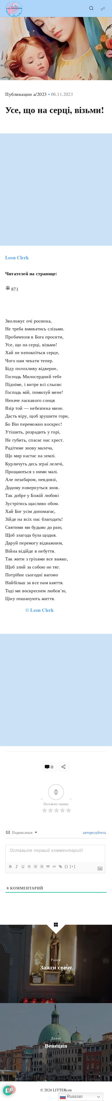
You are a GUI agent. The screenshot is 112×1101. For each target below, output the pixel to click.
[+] (73, 866)
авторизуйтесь (94, 832)
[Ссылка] (60, 866)
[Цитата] (48, 866)
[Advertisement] (56, 189)
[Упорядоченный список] (35, 866)
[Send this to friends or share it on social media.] (63, 766)
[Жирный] (10, 866)
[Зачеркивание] (29, 866)
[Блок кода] (54, 866)
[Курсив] (16, 866)
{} (66, 866)
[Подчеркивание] (23, 866)
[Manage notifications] (11, 1089)
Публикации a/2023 (26, 94)
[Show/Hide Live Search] (91, 8)
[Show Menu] (102, 8)
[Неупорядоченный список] (41, 866)
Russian (74, 1096)
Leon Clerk (17, 257)
